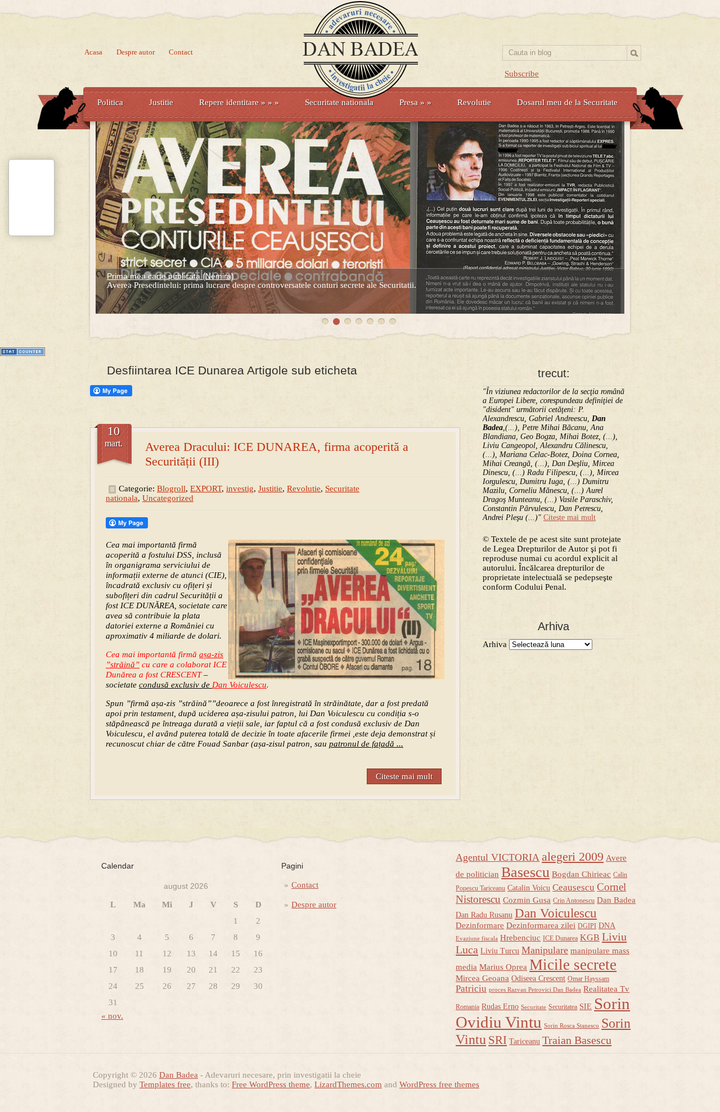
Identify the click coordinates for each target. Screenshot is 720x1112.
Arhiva (495, 644)
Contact (181, 52)
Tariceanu (524, 1041)
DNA (606, 925)
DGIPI (587, 926)
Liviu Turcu (499, 951)
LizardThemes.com (348, 1084)
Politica (110, 102)
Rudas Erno (500, 1006)
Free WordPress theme (271, 1084)
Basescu (525, 872)
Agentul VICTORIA (497, 857)
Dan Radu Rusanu (484, 915)
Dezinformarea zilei (540, 925)
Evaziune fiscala (477, 938)
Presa (415, 102)
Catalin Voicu (528, 888)
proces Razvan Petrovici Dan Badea (535, 990)
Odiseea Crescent (538, 978)
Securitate (533, 1007)
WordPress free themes (439, 1084)
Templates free (165, 1084)
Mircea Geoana (482, 978)
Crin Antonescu (574, 901)
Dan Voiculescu (556, 913)
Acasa (93, 52)
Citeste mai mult (404, 776)
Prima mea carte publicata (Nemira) (170, 276)
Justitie (161, 102)
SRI (497, 1040)
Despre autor (135, 52)
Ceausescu (573, 887)
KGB (590, 938)
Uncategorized (168, 498)
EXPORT (206, 488)
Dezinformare (480, 925)
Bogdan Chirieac (581, 874)
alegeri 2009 (573, 857)
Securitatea (562, 1007)
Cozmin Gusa (527, 900)
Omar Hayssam (588, 979)
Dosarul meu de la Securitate (567, 102)
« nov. (112, 1015)
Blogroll (171, 488)
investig (240, 488)
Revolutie (474, 102)
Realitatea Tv (606, 988)
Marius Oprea (503, 966)
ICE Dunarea (560, 938)
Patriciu (471, 988)
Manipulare (544, 950)
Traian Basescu (576, 1040)
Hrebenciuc (520, 937)
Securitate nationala (339, 102)
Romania (467, 1007)
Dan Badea (616, 900)
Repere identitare (239, 102)
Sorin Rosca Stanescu (571, 1026)
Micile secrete (572, 964)
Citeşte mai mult (569, 517)
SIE (585, 1006)
